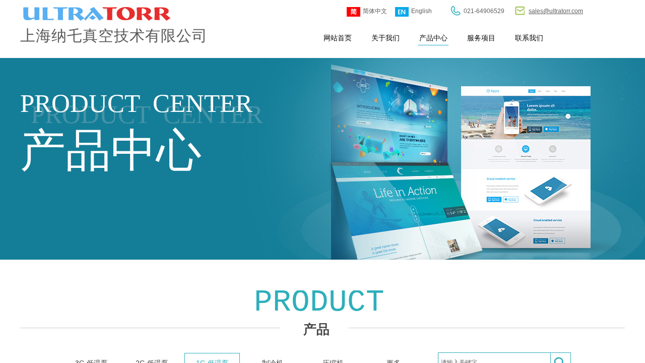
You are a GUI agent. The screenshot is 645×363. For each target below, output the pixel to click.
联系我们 (529, 38)
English (421, 11)
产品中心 (433, 38)
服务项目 (481, 38)
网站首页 (338, 38)
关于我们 (385, 38)
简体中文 (375, 11)
